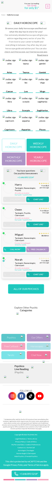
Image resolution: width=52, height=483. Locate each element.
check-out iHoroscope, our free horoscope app (26, 51)
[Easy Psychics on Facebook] (21, 396)
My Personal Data (17, 445)
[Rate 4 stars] (46, 183)
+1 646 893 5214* (25, 177)
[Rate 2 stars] (42, 183)
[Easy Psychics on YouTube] (40, 396)
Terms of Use (32, 439)
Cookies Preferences (33, 445)
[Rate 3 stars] (44, 183)
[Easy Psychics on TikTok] (31, 396)
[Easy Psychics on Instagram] (12, 396)
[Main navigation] (47, 6)
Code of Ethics (32, 442)
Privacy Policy (20, 442)
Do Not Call (31, 448)
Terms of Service (35, 465)
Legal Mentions (20, 439)
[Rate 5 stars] (48, 183)
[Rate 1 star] (40, 183)
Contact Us (21, 448)
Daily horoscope (13, 15)
